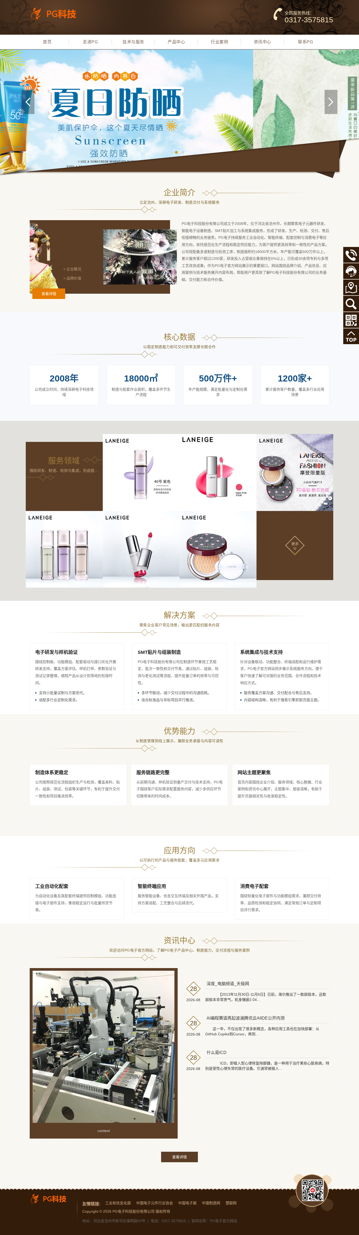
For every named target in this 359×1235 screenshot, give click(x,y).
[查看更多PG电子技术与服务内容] (295, 545)
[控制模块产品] (141, 549)
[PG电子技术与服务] (179, 116)
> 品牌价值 (72, 278)
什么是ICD (217, 1052)
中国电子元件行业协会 (154, 1203)
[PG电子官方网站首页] (57, 14)
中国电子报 (187, 1203)
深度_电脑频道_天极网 (228, 983)
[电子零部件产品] (218, 549)
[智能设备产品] (64, 549)
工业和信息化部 (118, 1203)
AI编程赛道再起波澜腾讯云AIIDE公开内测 (246, 1018)
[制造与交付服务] (218, 472)
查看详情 (49, 294)
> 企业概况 (72, 269)
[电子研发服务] (141, 472)
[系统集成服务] (295, 472)
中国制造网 (211, 1203)
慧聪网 (231, 1203)
